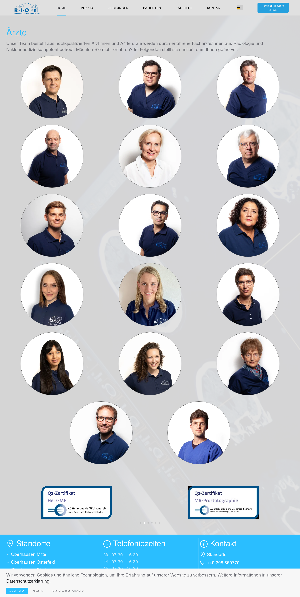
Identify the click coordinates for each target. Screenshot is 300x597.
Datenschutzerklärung (27, 581)
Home (61, 8)
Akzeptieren (17, 590)
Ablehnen (38, 590)
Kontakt (214, 8)
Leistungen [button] (118, 8)
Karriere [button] (184, 8)
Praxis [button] (87, 8)
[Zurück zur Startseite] (26, 7)
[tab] (140, 523)
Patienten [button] (152, 8)
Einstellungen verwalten (68, 590)
